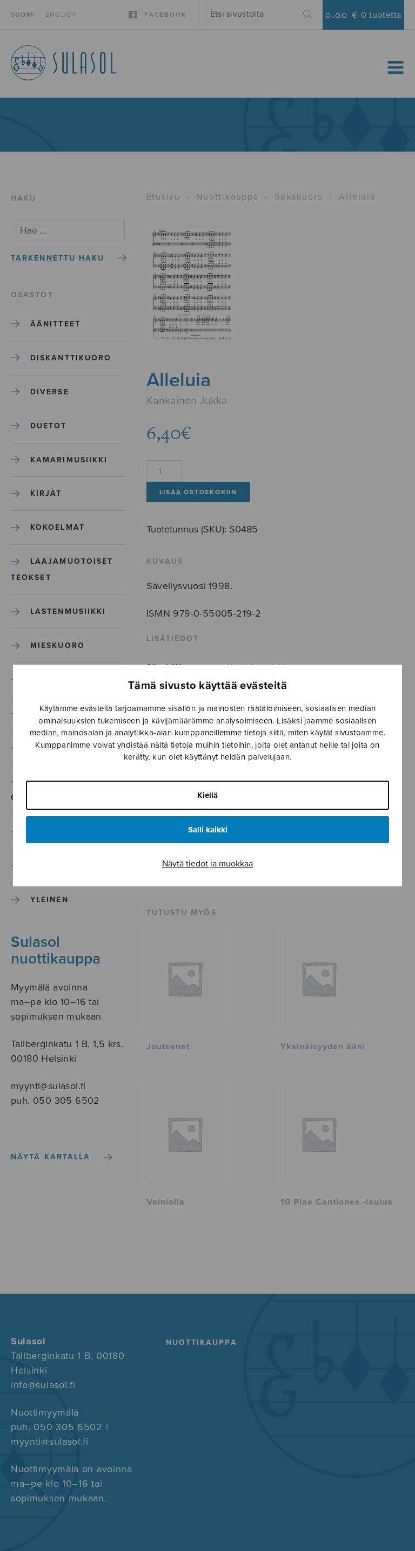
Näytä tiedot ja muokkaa (207, 863)
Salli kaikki (207, 830)
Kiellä (207, 795)
